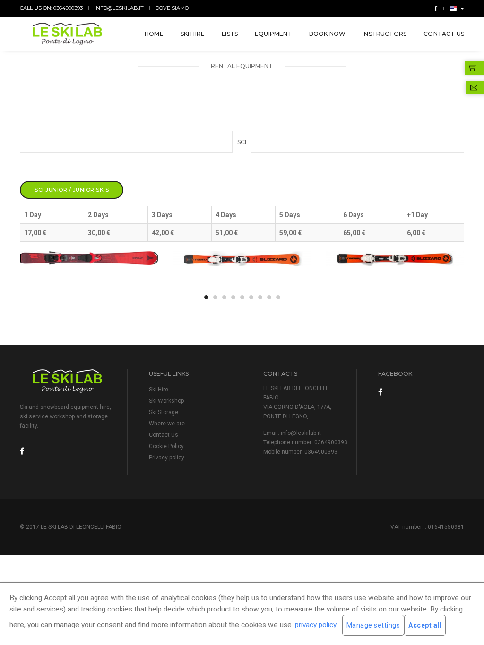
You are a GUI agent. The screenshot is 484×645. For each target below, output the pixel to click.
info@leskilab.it (119, 8)
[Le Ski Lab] (68, 34)
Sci (241, 141)
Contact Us (444, 33)
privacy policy (315, 624)
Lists (230, 33)
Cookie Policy (166, 446)
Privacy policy (166, 457)
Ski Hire (193, 33)
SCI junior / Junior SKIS (72, 190)
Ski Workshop (166, 401)
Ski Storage (163, 412)
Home (154, 33)
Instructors (384, 33)
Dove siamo (172, 8)
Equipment (273, 33)
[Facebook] (434, 8)
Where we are (167, 423)
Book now (327, 33)
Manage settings (373, 625)
